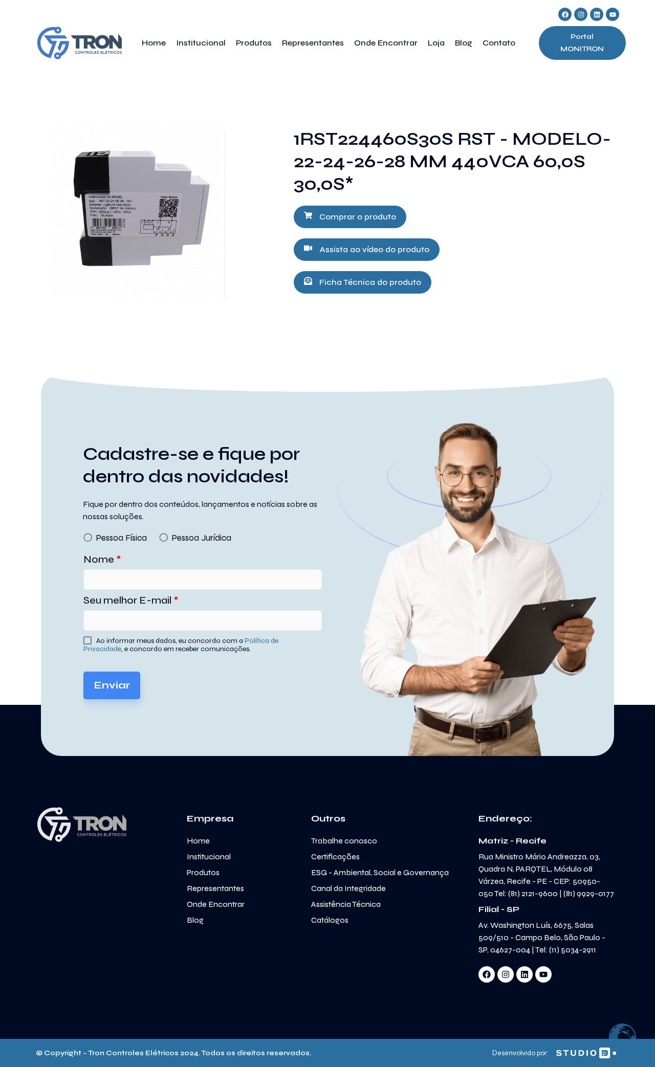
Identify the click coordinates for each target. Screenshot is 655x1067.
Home (154, 43)
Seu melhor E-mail (131, 600)
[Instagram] (580, 14)
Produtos (254, 43)
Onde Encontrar (386, 43)
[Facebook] (565, 14)
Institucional (201, 43)
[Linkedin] (596, 14)
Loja (436, 43)
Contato (499, 43)
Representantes (313, 43)
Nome (102, 559)
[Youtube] (612, 14)
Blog (463, 43)
